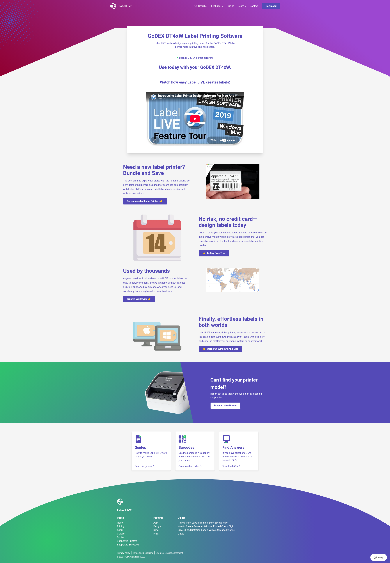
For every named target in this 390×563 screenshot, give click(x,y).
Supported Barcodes (128, 544)
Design (157, 526)
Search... (202, 6)
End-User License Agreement (169, 553)
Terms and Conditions (143, 553)
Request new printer (225, 405)
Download (271, 6)
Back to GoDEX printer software (196, 57)
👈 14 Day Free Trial (213, 253)
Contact (254, 6)
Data (156, 530)
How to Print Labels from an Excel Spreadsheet (203, 522)
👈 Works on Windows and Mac (220, 348)
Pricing (230, 6)
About (120, 530)
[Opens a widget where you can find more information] (378, 557)
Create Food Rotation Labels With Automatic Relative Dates (206, 532)
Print (155, 533)
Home (120, 522)
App (155, 522)
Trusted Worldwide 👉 (139, 299)
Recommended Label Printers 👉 (145, 201)
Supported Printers (127, 541)
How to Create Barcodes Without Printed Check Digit (206, 526)
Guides (120, 533)
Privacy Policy (123, 553)
